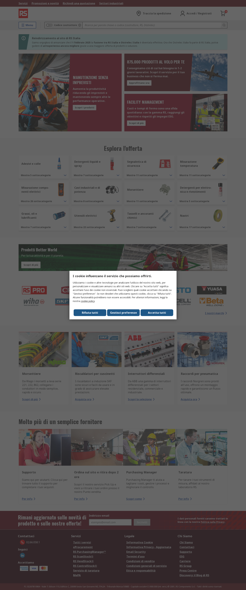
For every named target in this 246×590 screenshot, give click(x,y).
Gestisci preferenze (123, 313)
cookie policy (88, 301)
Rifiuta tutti (90, 313)
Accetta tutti (157, 313)
